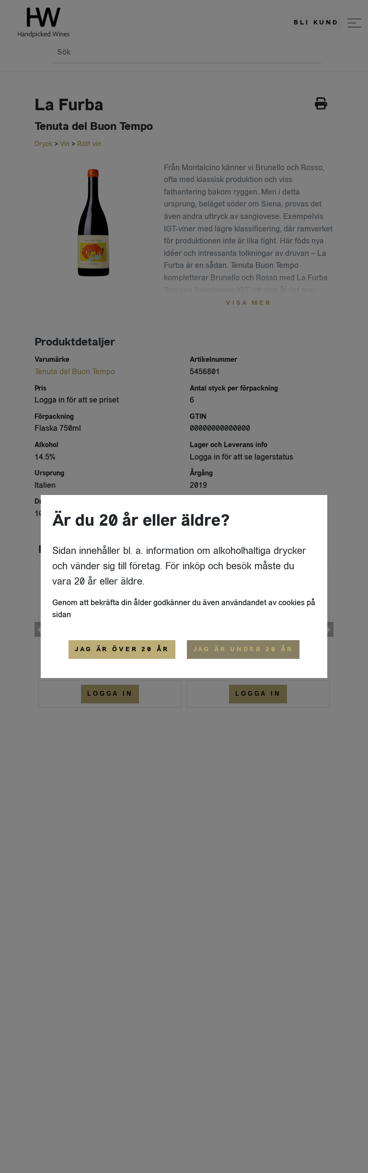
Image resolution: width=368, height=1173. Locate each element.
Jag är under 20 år (243, 649)
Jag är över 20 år (122, 649)
